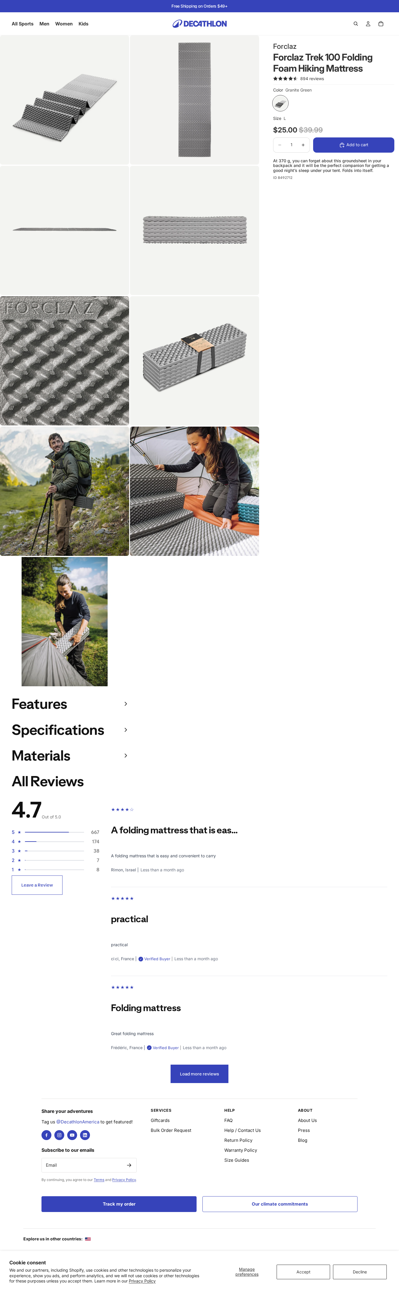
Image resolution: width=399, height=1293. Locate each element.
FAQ (228, 1120)
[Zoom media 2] (194, 100)
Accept (303, 1271)
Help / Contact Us (242, 1130)
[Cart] (380, 23)
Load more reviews (199, 1073)
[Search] (355, 23)
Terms (99, 1180)
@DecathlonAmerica (77, 1122)
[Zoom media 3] (64, 230)
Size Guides (236, 1160)
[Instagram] (59, 1135)
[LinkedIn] (85, 1135)
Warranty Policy (240, 1150)
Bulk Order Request (171, 1130)
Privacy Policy (142, 1280)
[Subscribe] (129, 1165)
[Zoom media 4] (194, 230)
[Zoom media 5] (64, 360)
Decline (360, 1271)
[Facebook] (46, 1135)
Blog (302, 1140)
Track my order (119, 1204)
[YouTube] (72, 1135)
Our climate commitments (280, 1204)
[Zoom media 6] (194, 360)
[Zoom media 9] (64, 621)
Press (304, 1130)
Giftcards (160, 1120)
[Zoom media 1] (64, 100)
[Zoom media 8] (194, 491)
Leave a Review (37, 884)
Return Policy (238, 1140)
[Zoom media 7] (64, 491)
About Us (307, 1120)
